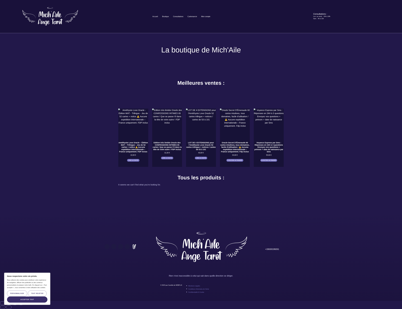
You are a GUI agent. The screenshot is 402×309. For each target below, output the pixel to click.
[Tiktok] (127, 246)
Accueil (155, 16)
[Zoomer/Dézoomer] (2, 303)
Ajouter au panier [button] (234, 160)
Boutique (165, 16)
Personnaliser (17, 293)
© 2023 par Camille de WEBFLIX (171, 285)
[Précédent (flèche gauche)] (2, 307)
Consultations (178, 16)
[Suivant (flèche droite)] (9, 307)
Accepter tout (27, 299)
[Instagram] (113, 246)
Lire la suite (133, 160)
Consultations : (320, 14)
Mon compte (205, 16)
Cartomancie (192, 16)
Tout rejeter (37, 293)
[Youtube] (120, 246)
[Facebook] (107, 246)
